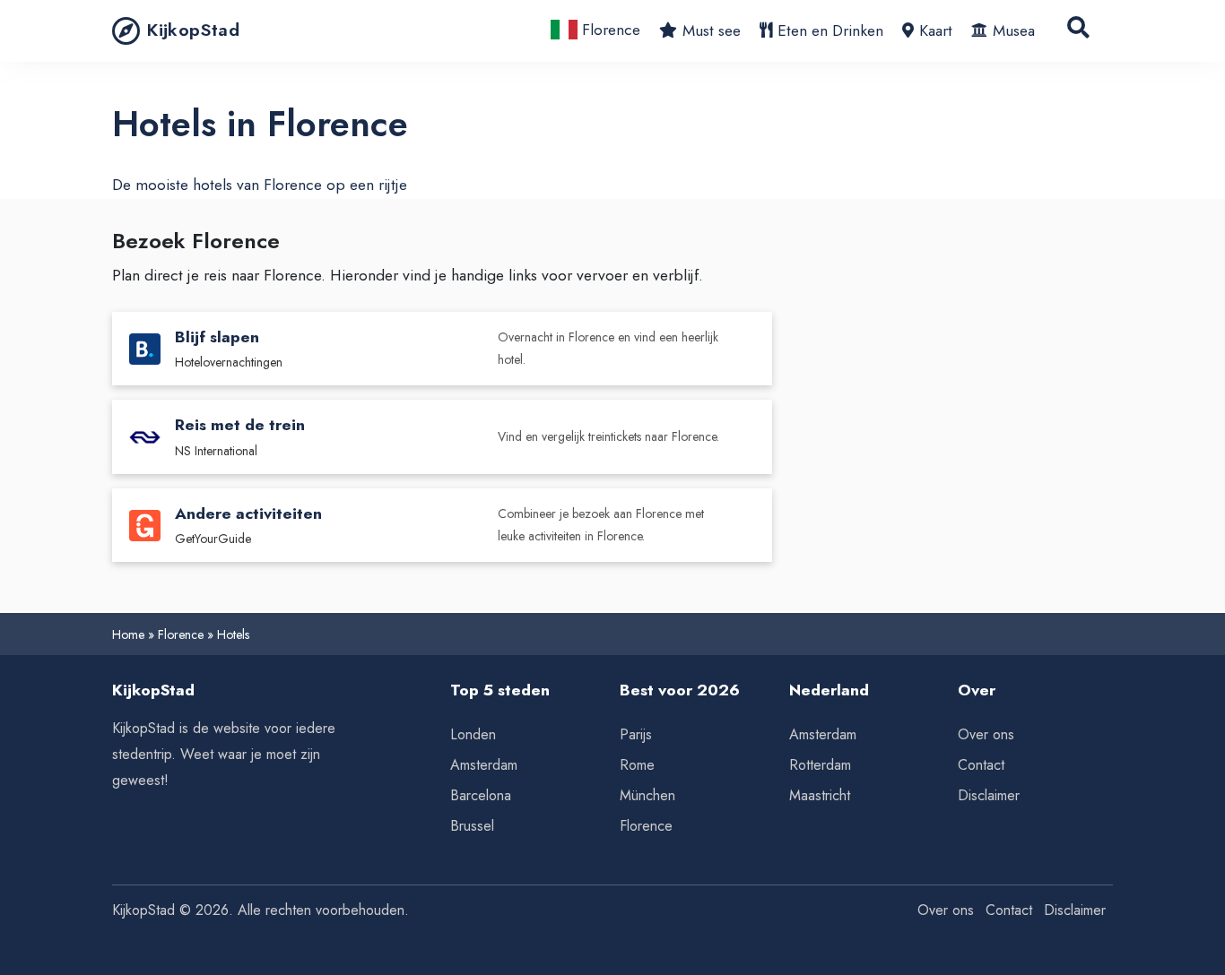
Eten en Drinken (830, 30)
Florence (609, 29)
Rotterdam (820, 765)
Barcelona (480, 795)
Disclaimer (989, 795)
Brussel (472, 825)
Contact (981, 765)
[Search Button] (1078, 31)
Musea (1014, 30)
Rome (637, 765)
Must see (711, 30)
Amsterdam (483, 765)
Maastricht (819, 795)
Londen (473, 734)
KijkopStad (193, 29)
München (647, 795)
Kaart (935, 30)
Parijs (636, 734)
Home (128, 634)
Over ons (986, 734)
